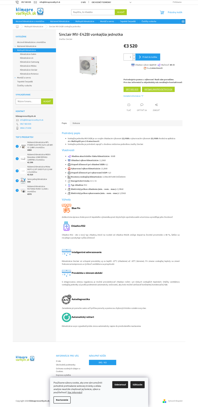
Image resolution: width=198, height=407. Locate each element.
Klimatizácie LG (26, 58)
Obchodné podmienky (101, 2)
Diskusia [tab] (76, 123)
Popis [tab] (64, 123)
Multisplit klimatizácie (26, 50)
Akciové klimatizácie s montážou (31, 42)
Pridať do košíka (149, 57)
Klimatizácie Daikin (28, 54)
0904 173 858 (25, 128)
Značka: (65, 39)
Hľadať (120, 12)
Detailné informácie (132, 96)
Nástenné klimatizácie (26, 46)
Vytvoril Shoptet (175, 401)
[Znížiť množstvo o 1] (133, 58)
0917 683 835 (25, 124)
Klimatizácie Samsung (29, 62)
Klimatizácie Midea (28, 66)
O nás (83, 2)
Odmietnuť (120, 384)
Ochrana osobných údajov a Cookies (68, 370)
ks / (103, 362)
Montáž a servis (24, 77)
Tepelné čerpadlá (25, 81)
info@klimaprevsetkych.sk (31, 120)
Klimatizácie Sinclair (28, 69)
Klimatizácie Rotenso (29, 73)
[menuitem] (30, 21)
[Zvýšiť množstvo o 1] (133, 55)
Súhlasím (137, 384)
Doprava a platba (63, 375)
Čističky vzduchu (24, 85)
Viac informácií (75, 392)
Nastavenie (62, 400)
